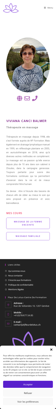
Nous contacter (15, 275)
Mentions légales (16, 289)
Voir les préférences (28, 401)
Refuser (28, 393)
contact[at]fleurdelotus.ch (27, 324)
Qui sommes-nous (16, 271)
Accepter (28, 384)
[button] (51, 349)
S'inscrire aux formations (19, 280)
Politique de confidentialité (20, 284)
